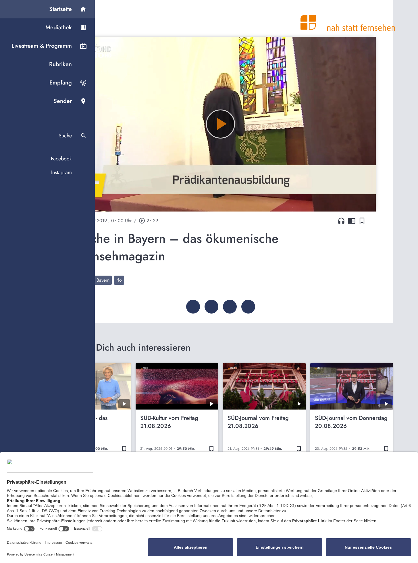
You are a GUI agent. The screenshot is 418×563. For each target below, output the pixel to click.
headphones (341, 221)
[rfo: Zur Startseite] (348, 18)
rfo (119, 280)
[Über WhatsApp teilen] (230, 307)
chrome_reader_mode (352, 221)
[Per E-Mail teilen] (248, 307)
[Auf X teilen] (211, 307)
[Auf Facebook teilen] (193, 307)
